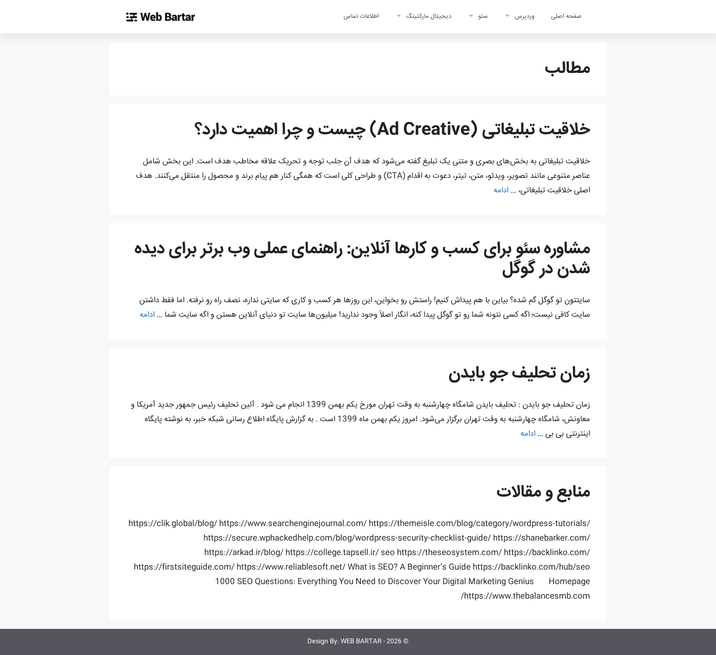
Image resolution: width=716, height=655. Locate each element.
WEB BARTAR (361, 641)
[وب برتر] (160, 16)
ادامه (500, 190)
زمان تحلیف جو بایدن (519, 374)
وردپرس (525, 16)
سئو (483, 16)
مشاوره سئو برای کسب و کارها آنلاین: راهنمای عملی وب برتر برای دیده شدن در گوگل (362, 259)
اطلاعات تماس (361, 16)
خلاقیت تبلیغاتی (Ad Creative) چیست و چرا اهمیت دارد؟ (392, 130)
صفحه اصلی (566, 16)
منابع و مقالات (543, 493)
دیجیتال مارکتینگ (428, 16)
